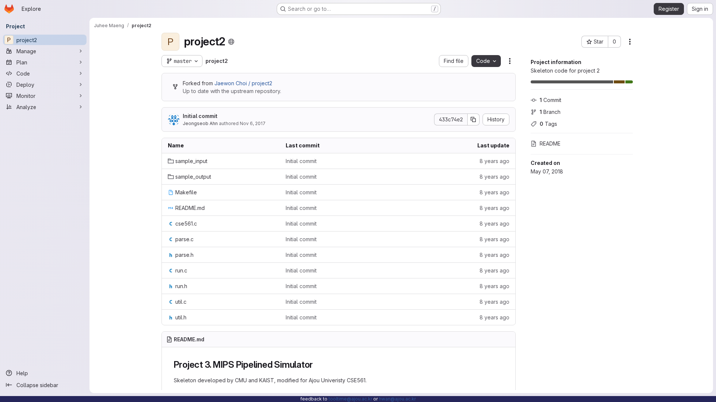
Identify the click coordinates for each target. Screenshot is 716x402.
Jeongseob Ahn (200, 123)
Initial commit (200, 116)
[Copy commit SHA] (474, 119)
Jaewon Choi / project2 (243, 83)
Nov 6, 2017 (253, 123)
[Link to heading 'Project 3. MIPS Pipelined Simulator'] (318, 364)
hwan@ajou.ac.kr (397, 399)
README (550, 143)
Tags (548, 124)
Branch (550, 112)
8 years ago (494, 161)
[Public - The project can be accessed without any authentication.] (231, 42)
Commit (550, 100)
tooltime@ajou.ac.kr (350, 399)
